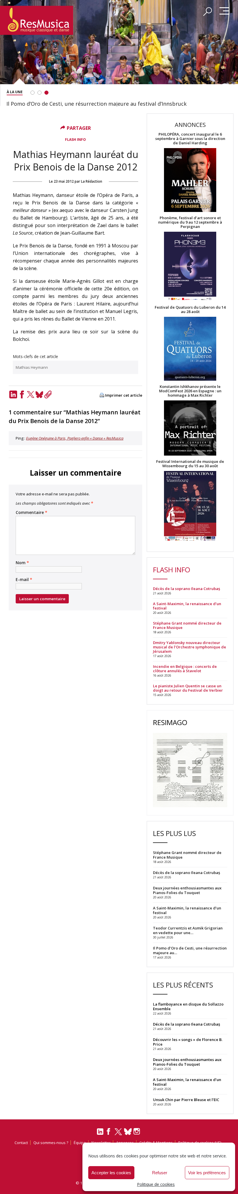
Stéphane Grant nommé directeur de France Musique (187, 625)
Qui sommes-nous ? (50, 1142)
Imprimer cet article (123, 395)
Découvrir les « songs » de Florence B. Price (187, 1042)
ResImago (170, 722)
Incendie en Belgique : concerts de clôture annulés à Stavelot (185, 668)
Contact (21, 1142)
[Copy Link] (48, 394)
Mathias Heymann (32, 367)
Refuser (159, 1172)
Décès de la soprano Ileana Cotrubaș (186, 589)
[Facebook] (21, 394)
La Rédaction (91, 181)
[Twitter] (30, 394)
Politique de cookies (156, 1184)
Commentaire (31, 512)
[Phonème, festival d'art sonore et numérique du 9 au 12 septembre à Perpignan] (190, 267)
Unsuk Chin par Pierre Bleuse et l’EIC (186, 1099)
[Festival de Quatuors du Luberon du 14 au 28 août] (190, 349)
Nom (22, 562)
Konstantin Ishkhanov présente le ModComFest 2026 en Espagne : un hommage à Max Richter (190, 391)
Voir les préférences (207, 1172)
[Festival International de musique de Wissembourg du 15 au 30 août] (190, 506)
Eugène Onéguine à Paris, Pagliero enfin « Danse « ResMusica (74, 438)
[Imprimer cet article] (102, 395)
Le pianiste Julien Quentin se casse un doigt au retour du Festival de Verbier (188, 688)
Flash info (75, 139)
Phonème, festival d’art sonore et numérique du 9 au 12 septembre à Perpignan (190, 222)
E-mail (24, 579)
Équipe (80, 1142)
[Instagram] (137, 1131)
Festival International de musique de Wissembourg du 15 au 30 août (190, 463)
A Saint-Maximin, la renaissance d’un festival (187, 606)
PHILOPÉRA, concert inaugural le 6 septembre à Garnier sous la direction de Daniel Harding (190, 138)
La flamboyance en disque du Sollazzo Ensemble (188, 1006)
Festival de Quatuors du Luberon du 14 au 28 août (190, 309)
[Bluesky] (39, 394)
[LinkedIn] (13, 394)
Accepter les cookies (111, 1172)
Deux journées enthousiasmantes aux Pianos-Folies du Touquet (187, 1062)
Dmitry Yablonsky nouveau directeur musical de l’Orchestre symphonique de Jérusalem (189, 647)
